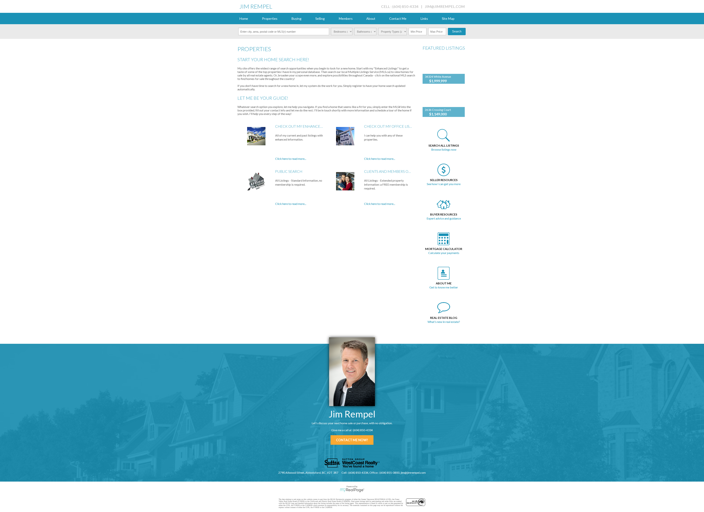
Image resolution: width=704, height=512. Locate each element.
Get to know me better (443, 287)
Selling (320, 18)
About (370, 18)
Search (456, 31)
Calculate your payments (443, 253)
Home (243, 18)
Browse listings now (443, 149)
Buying (296, 18)
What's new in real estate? (444, 321)
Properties (269, 18)
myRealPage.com (352, 490)
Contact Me (397, 18)
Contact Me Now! (352, 440)
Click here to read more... (290, 158)
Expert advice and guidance (444, 218)
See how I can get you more (444, 184)
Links (424, 18)
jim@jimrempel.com (445, 6)
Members (346, 18)
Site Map (448, 18)
